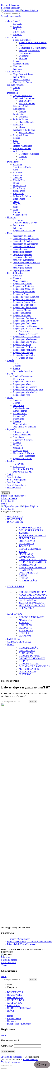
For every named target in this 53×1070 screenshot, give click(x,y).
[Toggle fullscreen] (8, 1065)
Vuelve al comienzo (10, 1062)
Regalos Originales (22, 315)
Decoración (12, 93)
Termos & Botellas (21, 79)
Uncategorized (14, 487)
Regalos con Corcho (22, 283)
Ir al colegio (18, 418)
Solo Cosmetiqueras (16, 479)
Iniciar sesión (8, 1051)
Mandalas (17, 445)
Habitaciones (19, 108)
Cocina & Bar (13, 71)
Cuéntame (17, 177)
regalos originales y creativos (26, 262)
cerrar (3, 976)
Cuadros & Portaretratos (24, 98)
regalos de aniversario (23, 257)
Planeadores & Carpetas (24, 453)
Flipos (16, 183)
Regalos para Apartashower (26, 318)
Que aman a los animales (24, 426)
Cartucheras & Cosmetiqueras (33, 48)
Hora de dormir (20, 413)
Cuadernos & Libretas (23, 440)
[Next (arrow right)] (5, 1068)
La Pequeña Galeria (22, 196)
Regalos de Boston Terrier (25, 302)
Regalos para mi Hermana (25, 387)
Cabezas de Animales (29, 153)
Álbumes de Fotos (21, 432)
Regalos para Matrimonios (25, 339)
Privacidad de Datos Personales (21, 944)
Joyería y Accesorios (28, 334)
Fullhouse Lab (19, 185)
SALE (10, 474)
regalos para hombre (22, 267)
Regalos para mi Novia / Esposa (28, 389)
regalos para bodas (21, 265)
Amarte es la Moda (22, 167)
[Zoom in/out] (11, 1065)
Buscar (5, 493)
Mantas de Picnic (21, 63)
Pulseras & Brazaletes (23, 371)
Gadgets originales (21, 408)
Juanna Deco (19, 191)
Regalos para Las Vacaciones (26, 336)
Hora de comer (20, 411)
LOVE (10, 373)
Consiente (17, 175)
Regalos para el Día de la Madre (28, 328)
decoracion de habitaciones (25, 244)
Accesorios (12, 37)
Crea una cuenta (30, 1059)
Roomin (16, 212)
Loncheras (24, 55)
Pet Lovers (18, 228)
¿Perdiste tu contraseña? (12, 1057)
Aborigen (17, 164)
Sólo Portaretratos (27, 103)
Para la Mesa (19, 77)
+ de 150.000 (19, 466)
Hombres (17, 26)
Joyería (10, 360)
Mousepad (18, 448)
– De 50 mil (18, 464)
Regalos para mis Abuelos (25, 392)
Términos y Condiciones (18, 939)
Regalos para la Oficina (24, 230)
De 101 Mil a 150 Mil (23, 469)
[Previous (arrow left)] (2, 1068)
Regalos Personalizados (24, 355)
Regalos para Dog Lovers (25, 326)
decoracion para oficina (24, 246)
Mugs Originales (20, 281)
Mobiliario (18, 124)
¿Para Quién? (13, 21)
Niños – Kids (19, 31)
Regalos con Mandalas (23, 289)
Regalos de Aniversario (24, 299)
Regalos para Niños (22, 344)
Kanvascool (18, 193)
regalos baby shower (22, 254)
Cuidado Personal (15, 85)
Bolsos (22, 45)
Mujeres (16, 29)
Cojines (16, 403)
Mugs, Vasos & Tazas (23, 74)
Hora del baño (19, 416)
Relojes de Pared (21, 135)
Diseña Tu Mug (26, 358)
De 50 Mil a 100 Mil (22, 471)
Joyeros (16, 368)
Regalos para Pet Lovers (24, 347)
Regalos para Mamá (22, 384)
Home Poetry (19, 188)
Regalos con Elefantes (23, 286)
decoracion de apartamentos (26, 238)
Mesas (22, 127)
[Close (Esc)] (2, 1065)
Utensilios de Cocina (22, 82)
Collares (17, 365)
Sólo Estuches (13, 482)
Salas (15, 140)
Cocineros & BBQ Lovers (25, 222)
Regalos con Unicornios (24, 291)
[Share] (5, 1065)
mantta (16, 201)
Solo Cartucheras (15, 477)
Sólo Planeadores (27, 456)
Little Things (19, 199)
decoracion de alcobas (23, 236)
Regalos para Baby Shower (25, 320)
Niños (10, 397)
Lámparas (23, 116)
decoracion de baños (22, 241)
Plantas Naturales (27, 122)
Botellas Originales (22, 434)
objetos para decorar (22, 252)
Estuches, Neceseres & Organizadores (29, 51)
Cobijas (22, 111)
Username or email (10, 1040)
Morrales (23, 58)
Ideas (9, 233)
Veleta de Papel (20, 214)
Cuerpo (16, 87)
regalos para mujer (21, 270)
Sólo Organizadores (16, 485)
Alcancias (17, 275)
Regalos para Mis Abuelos (25, 342)
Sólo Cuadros (25, 101)
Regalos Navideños (22, 312)
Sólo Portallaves (26, 132)
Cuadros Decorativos (23, 376)
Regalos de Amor (21, 294)
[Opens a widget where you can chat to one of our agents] (42, 1065)
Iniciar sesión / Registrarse (19, 1023)
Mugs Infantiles (20, 424)
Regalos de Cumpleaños (24, 305)
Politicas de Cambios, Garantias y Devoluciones (29, 941)
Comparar (11, 1021)
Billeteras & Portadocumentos (33, 42)
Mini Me (17, 204)
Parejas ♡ (17, 34)
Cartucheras (18, 437)
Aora (15, 169)
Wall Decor (18, 151)
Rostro (16, 90)
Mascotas (17, 66)
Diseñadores (13, 161)
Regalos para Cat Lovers (24, 323)
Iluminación (18, 114)
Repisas (16, 138)
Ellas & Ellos (19, 180)
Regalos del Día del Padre (25, 307)
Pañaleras (17, 69)
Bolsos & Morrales (21, 40)
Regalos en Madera (22, 310)
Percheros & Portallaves (24, 130)
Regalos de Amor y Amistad (26, 297)
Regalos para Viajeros (23, 352)
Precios (10, 461)
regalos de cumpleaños (23, 259)
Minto (16, 206)
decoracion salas (20, 249)
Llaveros (17, 61)
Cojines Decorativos (22, 95)
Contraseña (7, 1046)
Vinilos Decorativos (22, 148)
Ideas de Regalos (15, 273)
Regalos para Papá (21, 395)
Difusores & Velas (21, 106)
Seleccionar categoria (11, 16)
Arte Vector (18, 172)
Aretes (16, 363)
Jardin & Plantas (20, 119)
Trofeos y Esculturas (22, 146)
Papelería (11, 429)
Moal (15, 209)
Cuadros (23, 156)
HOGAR (17, 24)
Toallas (16, 143)
